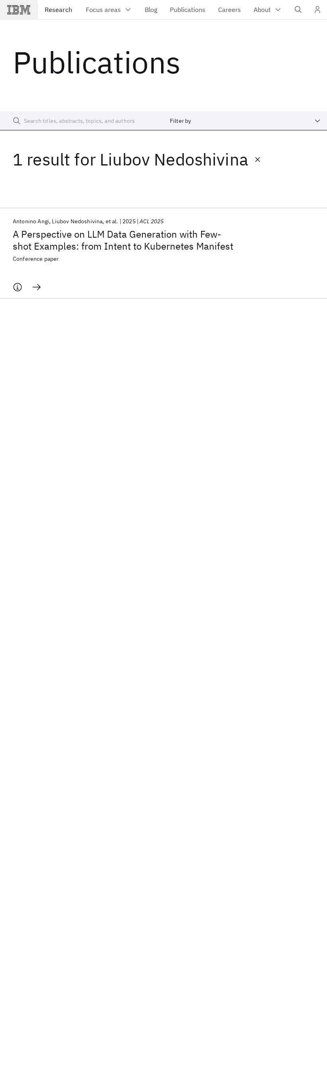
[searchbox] (82, 120)
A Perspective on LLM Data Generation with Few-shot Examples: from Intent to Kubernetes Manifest (123, 240)
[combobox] (245, 120)
